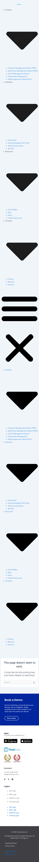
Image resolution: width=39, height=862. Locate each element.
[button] (19, 328)
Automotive (12, 140)
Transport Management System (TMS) (22, 68)
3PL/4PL (11, 149)
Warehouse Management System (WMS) (23, 71)
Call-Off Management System (19, 74)
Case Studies (12, 210)
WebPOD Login (14, 798)
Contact (11, 279)
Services (11, 285)
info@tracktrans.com (11, 774)
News (10, 215)
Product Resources (15, 218)
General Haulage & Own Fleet (18, 143)
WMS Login (12, 794)
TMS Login (12, 791)
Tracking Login (14, 802)
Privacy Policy (10, 846)
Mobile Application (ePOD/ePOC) (20, 79)
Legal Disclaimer (11, 843)
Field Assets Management (17, 76)
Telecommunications (15, 146)
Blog (9, 212)
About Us (11, 282)
